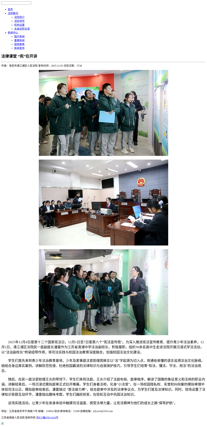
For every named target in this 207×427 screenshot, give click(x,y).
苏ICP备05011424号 (47, 417)
